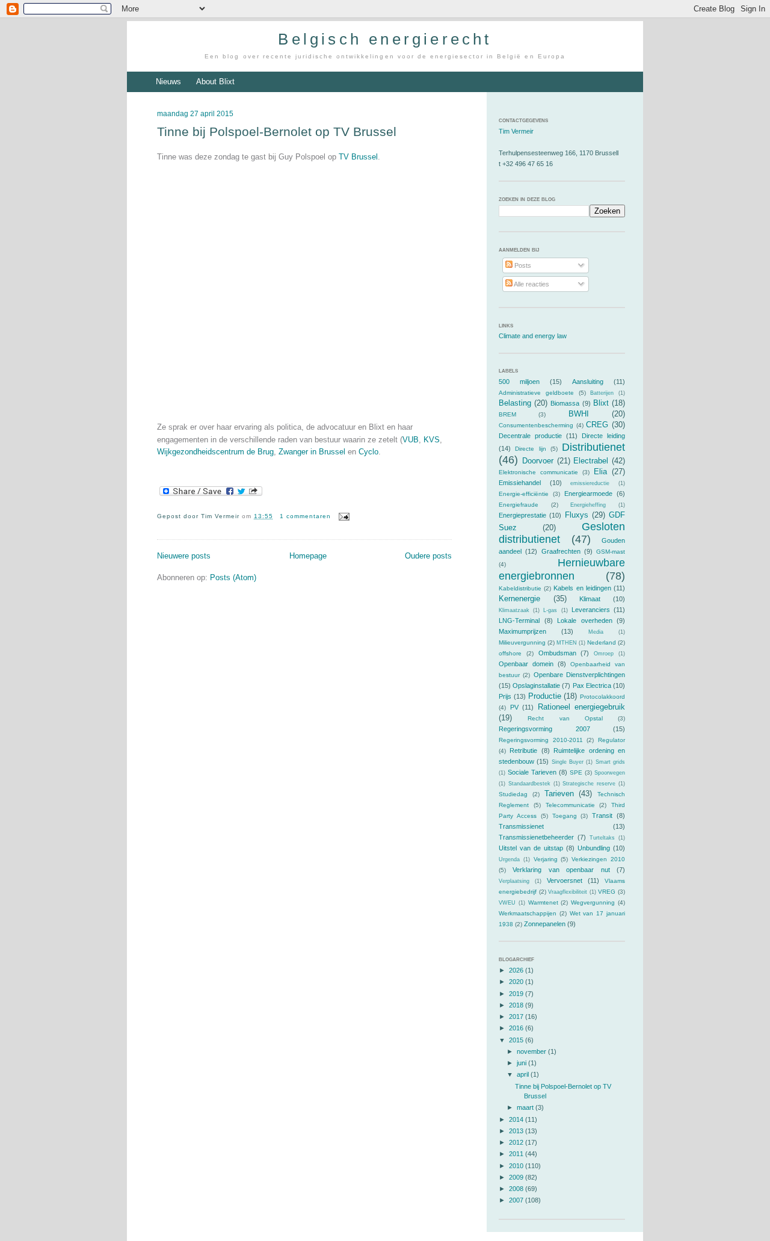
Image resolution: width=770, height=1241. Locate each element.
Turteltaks (602, 838)
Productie (544, 696)
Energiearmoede (588, 493)
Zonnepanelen (544, 923)
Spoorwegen (609, 773)
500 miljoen (519, 381)
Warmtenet (543, 902)
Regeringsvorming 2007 (544, 728)
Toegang (564, 815)
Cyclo (368, 451)
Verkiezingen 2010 (598, 859)
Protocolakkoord (602, 696)
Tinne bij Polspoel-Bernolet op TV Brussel (276, 131)
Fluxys (576, 514)
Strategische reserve (588, 784)
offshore (510, 653)
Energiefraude (518, 504)
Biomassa (564, 403)
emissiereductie (589, 483)
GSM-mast (610, 551)
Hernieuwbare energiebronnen (562, 569)
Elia (600, 471)
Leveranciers (590, 609)
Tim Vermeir (516, 131)
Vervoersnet (564, 880)
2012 (517, 1142)
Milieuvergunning (522, 642)
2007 (517, 1200)
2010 (517, 1165)
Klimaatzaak (514, 610)
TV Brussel (358, 156)
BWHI (578, 413)
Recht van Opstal (565, 718)
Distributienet (593, 447)
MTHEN (566, 643)
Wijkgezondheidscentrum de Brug (215, 451)
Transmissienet (521, 826)
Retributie (523, 750)
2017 (517, 1016)
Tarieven (559, 793)
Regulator (611, 740)
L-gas (550, 610)
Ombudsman (557, 653)
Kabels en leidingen (582, 588)
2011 (517, 1153)
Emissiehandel (520, 482)
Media (595, 632)
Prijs (505, 696)
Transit (602, 815)
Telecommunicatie (570, 805)
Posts (522, 265)
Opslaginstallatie (536, 685)
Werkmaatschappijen (527, 913)
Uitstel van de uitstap (531, 848)
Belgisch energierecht (384, 39)
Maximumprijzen (522, 631)
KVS (432, 439)
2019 (517, 993)
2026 (517, 970)
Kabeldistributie (520, 588)
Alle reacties (531, 284)
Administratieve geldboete (536, 392)
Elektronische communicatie (538, 472)
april (524, 1074)
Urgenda (509, 859)
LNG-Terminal (519, 620)
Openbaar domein (526, 663)
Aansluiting (587, 381)
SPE (576, 772)
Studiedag (513, 794)
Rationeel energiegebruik (582, 706)
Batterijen (602, 393)
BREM (507, 414)
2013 (517, 1130)
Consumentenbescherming (536, 425)
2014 (517, 1119)
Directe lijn (530, 448)
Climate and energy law (533, 335)
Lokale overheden (584, 620)
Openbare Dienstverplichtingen (579, 674)
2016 (517, 1028)
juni (522, 1062)
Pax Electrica (592, 685)
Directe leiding (603, 435)
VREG (606, 891)
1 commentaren (305, 516)
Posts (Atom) (233, 577)
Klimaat (589, 598)
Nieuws (168, 81)
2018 (517, 1005)
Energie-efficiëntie (524, 494)
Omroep (604, 654)
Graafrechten (561, 551)
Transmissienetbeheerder (536, 837)
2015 (517, 1040)
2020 (517, 981)
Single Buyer (568, 762)
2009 (517, 1177)
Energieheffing (588, 505)
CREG (597, 424)
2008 (517, 1188)
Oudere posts (428, 555)
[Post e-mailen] (342, 516)
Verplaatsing (514, 881)
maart (526, 1107)
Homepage (308, 555)
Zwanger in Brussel (312, 451)
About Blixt (215, 81)
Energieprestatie (522, 515)
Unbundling (594, 848)
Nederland (601, 642)
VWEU (507, 903)
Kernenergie (519, 598)
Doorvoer (537, 460)
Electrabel (590, 460)
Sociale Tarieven (532, 772)
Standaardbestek (529, 784)
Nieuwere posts (184, 555)
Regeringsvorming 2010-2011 (541, 740)
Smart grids (610, 762)
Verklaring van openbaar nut (561, 869)
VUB (410, 439)
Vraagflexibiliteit (567, 892)
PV (514, 707)
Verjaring (546, 859)
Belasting (515, 402)
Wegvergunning (593, 902)
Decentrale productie (530, 435)
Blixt (601, 402)
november (532, 1051)
